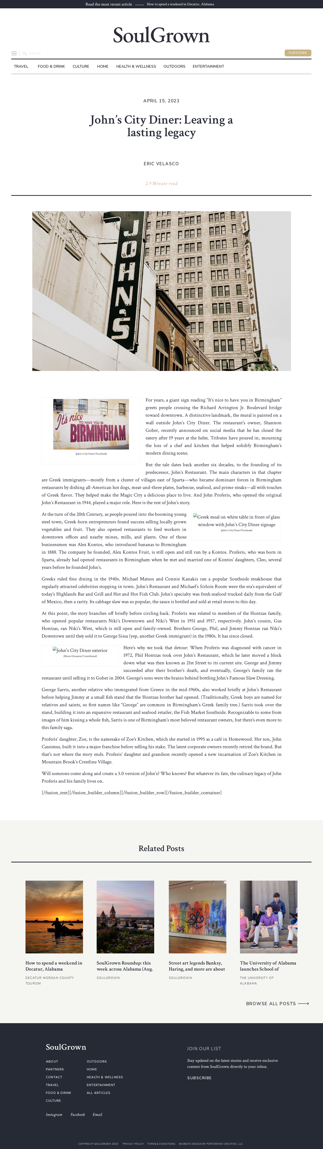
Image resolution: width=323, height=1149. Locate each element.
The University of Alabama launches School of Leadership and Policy (268, 969)
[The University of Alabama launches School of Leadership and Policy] (269, 917)
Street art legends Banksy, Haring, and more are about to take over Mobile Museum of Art (197, 972)
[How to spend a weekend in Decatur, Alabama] (54, 917)
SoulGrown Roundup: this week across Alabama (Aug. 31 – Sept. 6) (125, 969)
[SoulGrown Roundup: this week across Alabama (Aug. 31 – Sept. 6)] (125, 917)
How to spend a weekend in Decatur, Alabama (180, 4)
